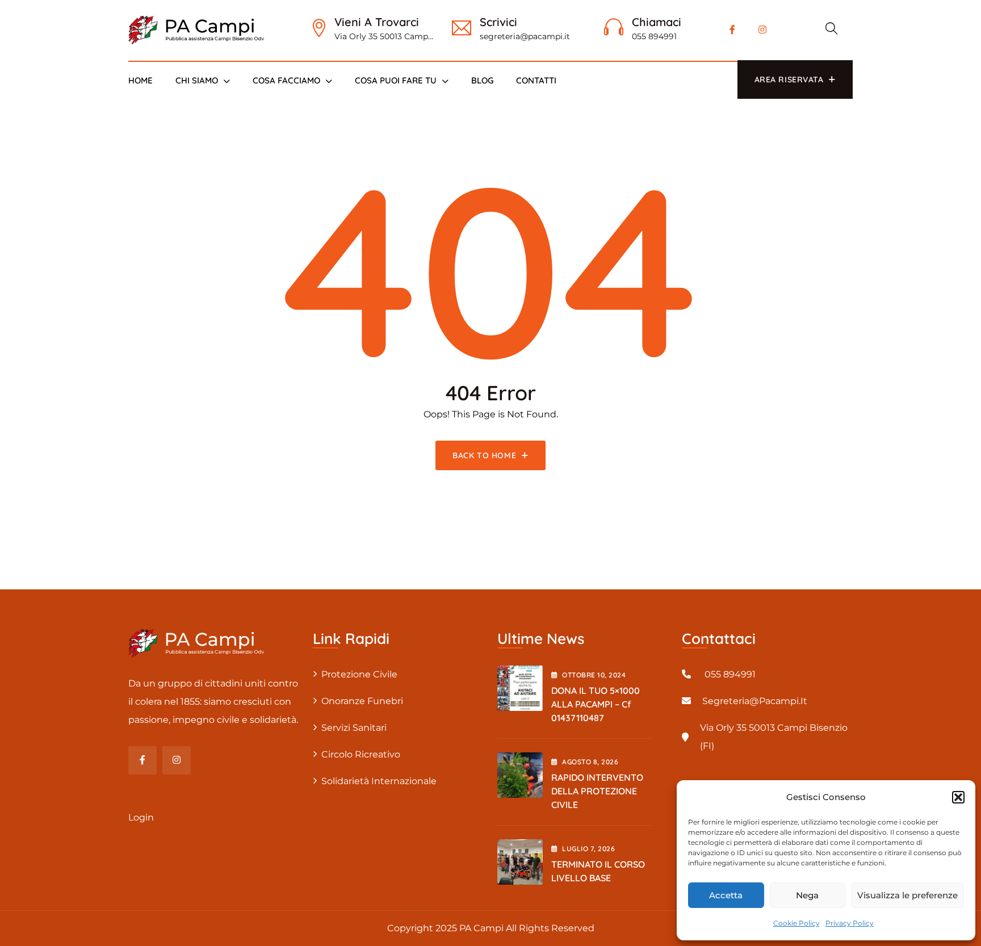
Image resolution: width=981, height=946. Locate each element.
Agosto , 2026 (590, 761)
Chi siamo (196, 80)
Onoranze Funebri (362, 701)
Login (141, 817)
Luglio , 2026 (588, 848)
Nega (807, 895)
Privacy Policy (849, 923)
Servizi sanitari (354, 727)
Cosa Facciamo (286, 80)
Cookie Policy (796, 923)
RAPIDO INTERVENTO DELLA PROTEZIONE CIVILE (597, 791)
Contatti (536, 80)
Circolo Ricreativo (360, 754)
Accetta (726, 895)
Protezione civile (359, 674)
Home (140, 80)
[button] (958, 797)
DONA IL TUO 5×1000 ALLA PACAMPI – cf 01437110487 (595, 704)
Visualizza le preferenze (907, 895)
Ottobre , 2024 (594, 675)
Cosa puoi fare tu (396, 80)
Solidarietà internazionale (379, 781)
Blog (482, 80)
